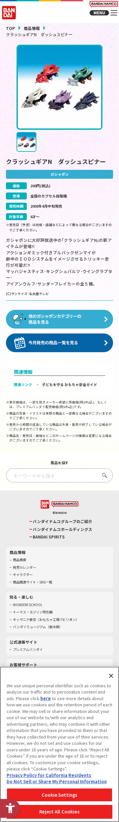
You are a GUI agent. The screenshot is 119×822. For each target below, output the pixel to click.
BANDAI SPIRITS (49, 536)
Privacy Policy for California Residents (49, 775)
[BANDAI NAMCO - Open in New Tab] (65, 504)
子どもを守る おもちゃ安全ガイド (69, 384)
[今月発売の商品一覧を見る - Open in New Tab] (59, 342)
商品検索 (19, 560)
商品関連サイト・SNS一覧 (32, 582)
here (45, 698)
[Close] (111, 676)
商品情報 (32, 28)
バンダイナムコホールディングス (62, 529)
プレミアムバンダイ (28, 649)
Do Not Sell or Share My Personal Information (57, 781)
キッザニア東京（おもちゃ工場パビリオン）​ (46, 619)
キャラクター (23, 574)
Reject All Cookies (59, 812)
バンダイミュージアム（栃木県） (37, 627)
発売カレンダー (24, 567)
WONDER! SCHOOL (28, 605)
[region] (59, 744)
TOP (10, 28)
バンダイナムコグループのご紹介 (62, 521)
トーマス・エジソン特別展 (33, 612)
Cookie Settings (60, 795)
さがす (103, 475)
